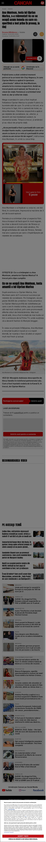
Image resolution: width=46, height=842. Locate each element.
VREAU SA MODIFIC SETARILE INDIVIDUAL (23, 839)
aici (25, 816)
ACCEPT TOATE (23, 836)
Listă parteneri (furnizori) (9, 832)
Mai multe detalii (11, 809)
